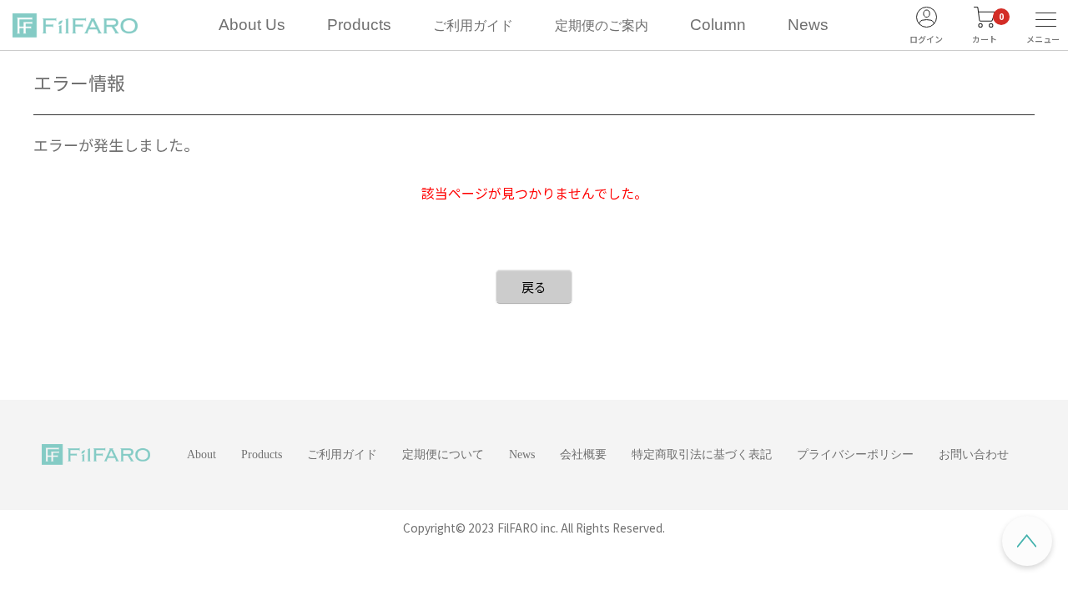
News (808, 24)
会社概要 (583, 454)
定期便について (443, 454)
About (201, 454)
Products (359, 24)
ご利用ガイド (473, 25)
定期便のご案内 (601, 25)
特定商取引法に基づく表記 (702, 454)
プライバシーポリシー (855, 454)
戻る (534, 286)
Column (718, 24)
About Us (252, 24)
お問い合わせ (974, 454)
